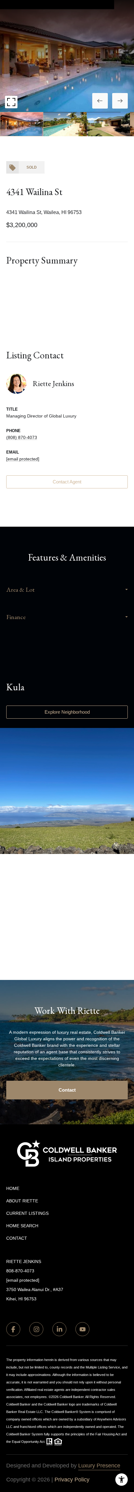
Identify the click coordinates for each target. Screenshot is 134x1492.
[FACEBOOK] (13, 1329)
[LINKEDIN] (59, 1329)
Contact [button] (67, 1090)
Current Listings (27, 1213)
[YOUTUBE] (82, 1329)
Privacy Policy (72, 1479)
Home (12, 1188)
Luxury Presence (99, 1465)
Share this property (67, 289)
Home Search (22, 1225)
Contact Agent (67, 481)
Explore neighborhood (67, 712)
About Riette (22, 1200)
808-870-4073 (20, 1270)
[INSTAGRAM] (36, 1329)
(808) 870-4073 (21, 437)
